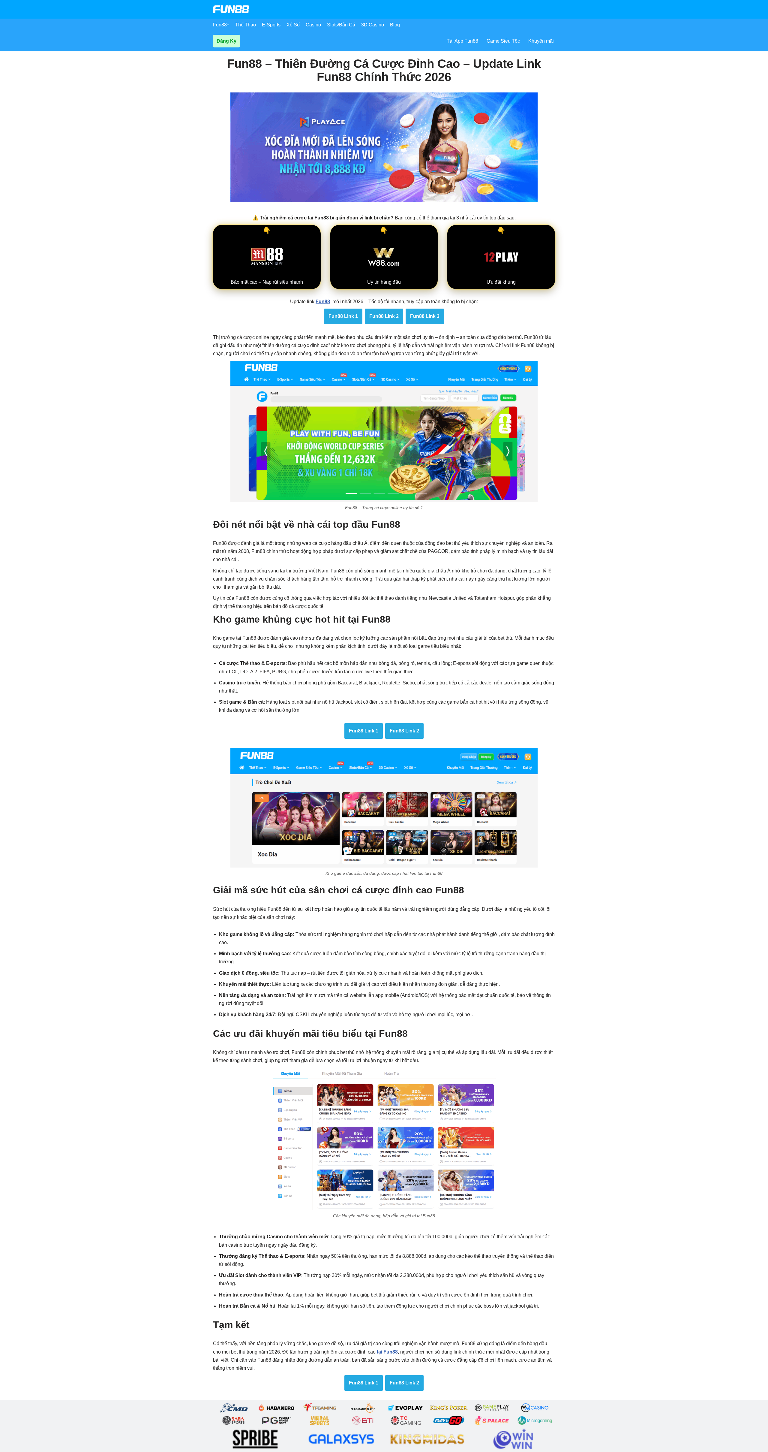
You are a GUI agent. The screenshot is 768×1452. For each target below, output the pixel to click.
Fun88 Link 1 (343, 316)
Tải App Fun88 (462, 41)
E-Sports (271, 24)
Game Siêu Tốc (503, 41)
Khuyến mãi (541, 41)
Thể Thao (245, 24)
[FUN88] (231, 9)
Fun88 (220, 24)
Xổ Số (293, 24)
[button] (228, 25)
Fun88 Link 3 (425, 316)
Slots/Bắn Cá (341, 24)
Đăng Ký (226, 41)
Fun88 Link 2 (384, 316)
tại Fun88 (387, 1351)
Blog (395, 24)
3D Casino (372, 24)
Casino (313, 24)
